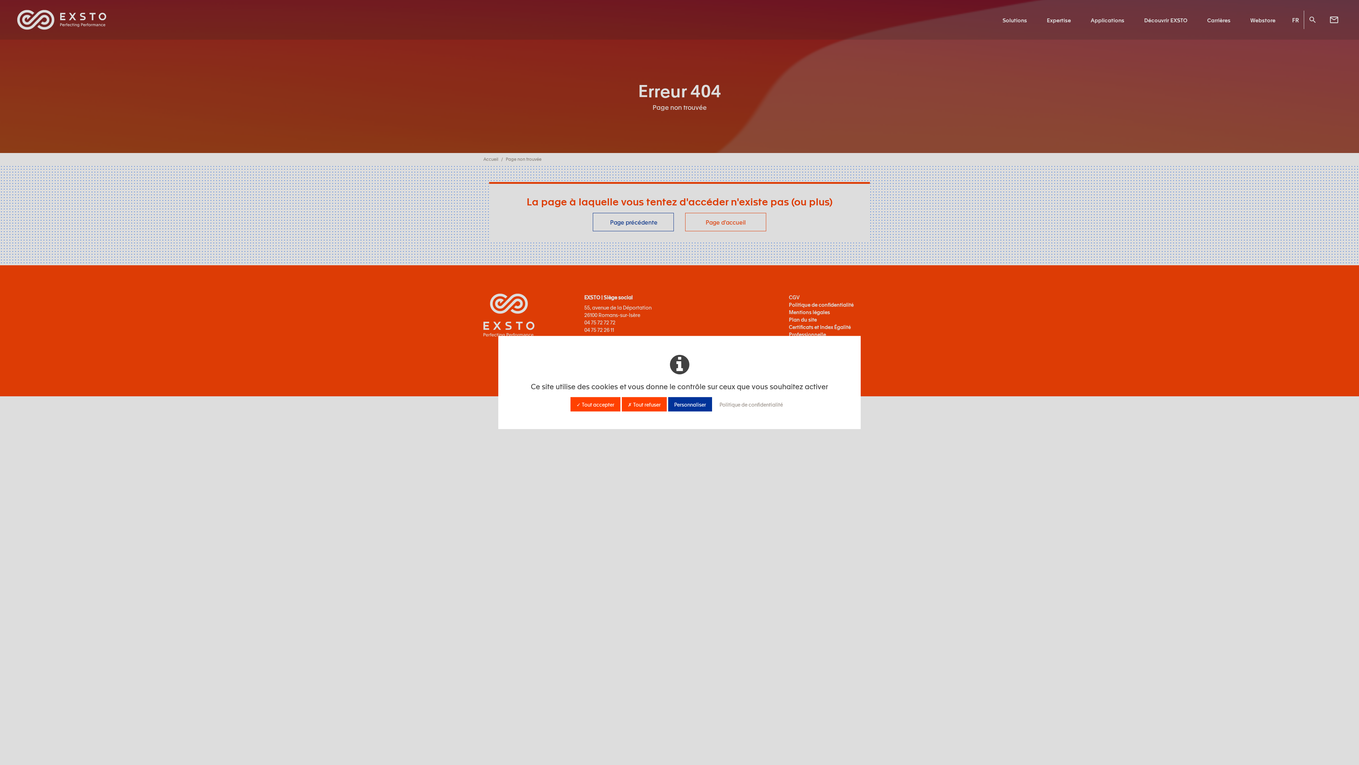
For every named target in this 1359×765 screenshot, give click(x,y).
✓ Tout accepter (595, 404)
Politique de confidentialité (751, 404)
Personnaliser (690, 404)
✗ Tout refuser (644, 404)
